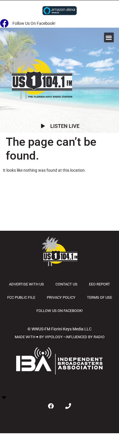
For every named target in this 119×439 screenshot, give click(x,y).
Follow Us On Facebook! (59, 311)
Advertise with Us (26, 284)
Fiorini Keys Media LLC (71, 329)
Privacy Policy (61, 297)
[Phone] (68, 406)
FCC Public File (21, 297)
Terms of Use (99, 297)
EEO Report (99, 284)
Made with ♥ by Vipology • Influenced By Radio (60, 337)
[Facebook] (51, 406)
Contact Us (66, 284)
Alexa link (59, 10)
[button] (109, 38)
